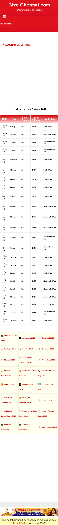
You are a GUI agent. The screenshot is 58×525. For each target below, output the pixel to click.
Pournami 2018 (47, 338)
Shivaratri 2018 (47, 349)
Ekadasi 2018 (9, 360)
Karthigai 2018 (9, 349)
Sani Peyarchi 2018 (49, 427)
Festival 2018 (46, 400)
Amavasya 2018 (28, 338)
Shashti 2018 (27, 349)
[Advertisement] (29, 77)
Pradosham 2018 (48, 360)
